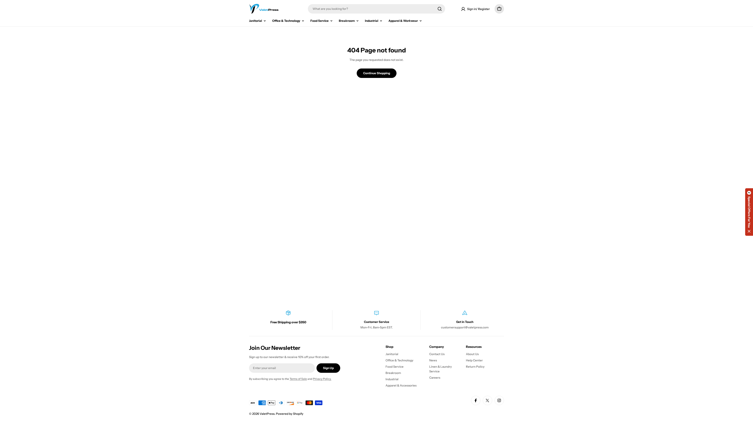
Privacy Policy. (322, 379)
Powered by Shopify (289, 414)
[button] (749, 212)
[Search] (439, 8)
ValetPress (267, 414)
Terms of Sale (298, 379)
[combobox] (376, 9)
